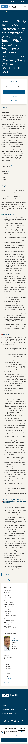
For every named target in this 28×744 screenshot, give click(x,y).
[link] (6, 580)
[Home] (2, 12)
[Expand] (25, 702)
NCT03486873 (8, 678)
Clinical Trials (9, 11)
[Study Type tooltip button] (8, 171)
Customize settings (14, 735)
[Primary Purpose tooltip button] (11, 165)
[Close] (26, 726)
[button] (14, 2)
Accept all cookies (14, 740)
